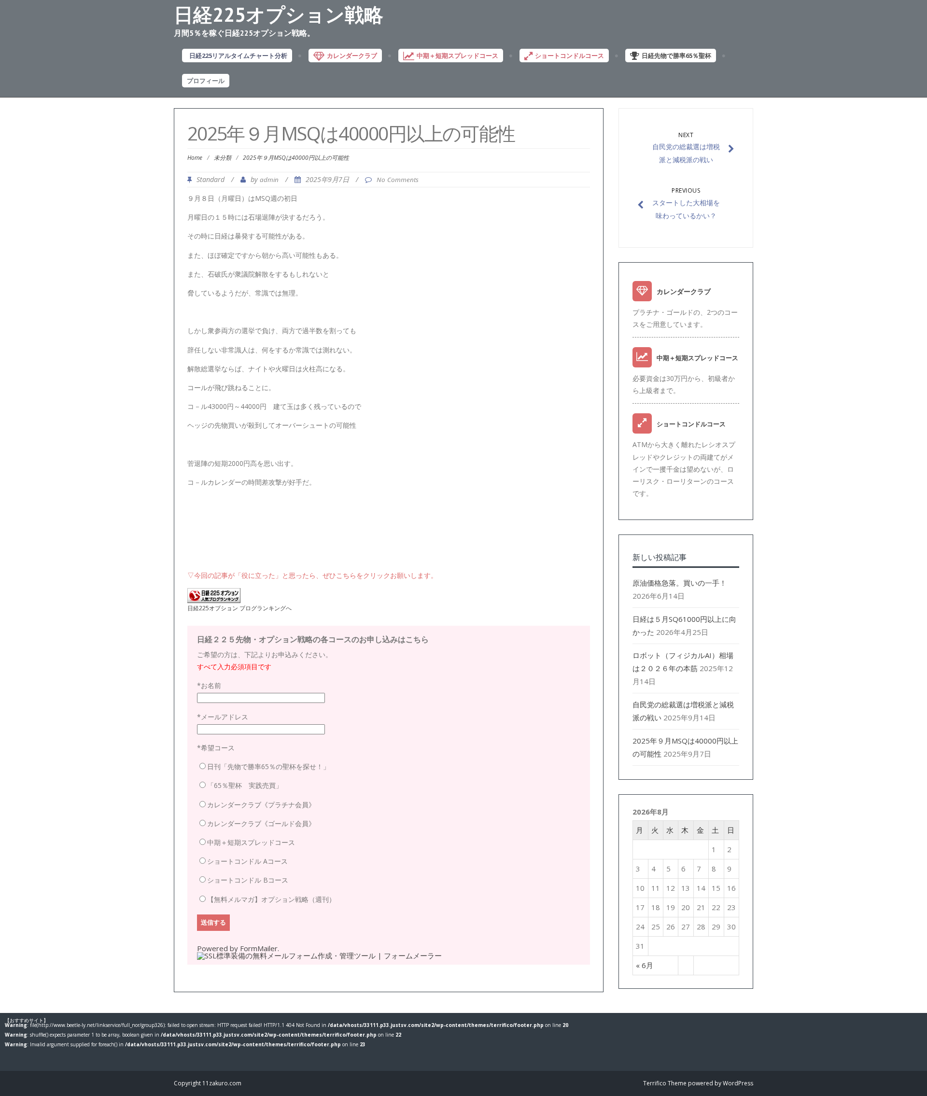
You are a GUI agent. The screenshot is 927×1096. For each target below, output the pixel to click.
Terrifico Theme (665, 1083)
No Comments (398, 179)
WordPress (738, 1083)
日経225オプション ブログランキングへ (239, 608)
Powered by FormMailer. (238, 948)
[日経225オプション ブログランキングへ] (213, 600)
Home (194, 158)
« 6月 (644, 965)
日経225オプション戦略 (278, 14)
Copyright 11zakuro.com (207, 1083)
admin (269, 179)
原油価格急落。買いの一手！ (679, 583)
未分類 (222, 158)
